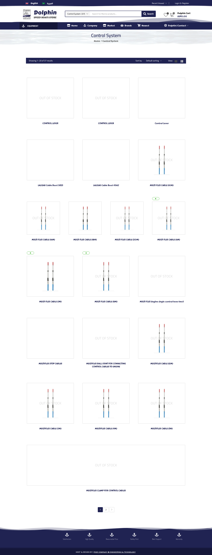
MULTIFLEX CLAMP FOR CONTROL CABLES (106, 490)
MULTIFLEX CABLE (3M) (50, 428)
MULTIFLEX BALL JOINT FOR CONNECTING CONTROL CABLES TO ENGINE (106, 365)
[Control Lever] (161, 98)
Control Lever (162, 123)
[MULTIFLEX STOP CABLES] (50, 338)
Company (92, 25)
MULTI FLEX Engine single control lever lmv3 (162, 301)
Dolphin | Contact (177, 25)
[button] (77, 14)
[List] (183, 61)
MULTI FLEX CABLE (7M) (50, 301)
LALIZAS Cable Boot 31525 (50, 185)
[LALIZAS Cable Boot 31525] (50, 160)
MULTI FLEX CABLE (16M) (43, 239)
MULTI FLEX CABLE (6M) (168, 239)
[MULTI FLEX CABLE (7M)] (50, 276)
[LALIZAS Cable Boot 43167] (106, 160)
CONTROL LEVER (50, 123)
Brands (128, 25)
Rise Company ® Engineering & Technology (115, 552)
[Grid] (177, 61)
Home (74, 25)
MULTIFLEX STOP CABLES (50, 363)
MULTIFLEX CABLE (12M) (161, 363)
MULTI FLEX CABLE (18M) (85, 239)
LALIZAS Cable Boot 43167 (106, 185)
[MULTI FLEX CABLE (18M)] (85, 218)
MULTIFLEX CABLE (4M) (106, 428)
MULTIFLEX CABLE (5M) (162, 428)
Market (111, 25)
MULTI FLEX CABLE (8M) (106, 301)
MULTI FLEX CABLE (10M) (161, 185)
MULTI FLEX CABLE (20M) (127, 239)
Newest (145, 25)
